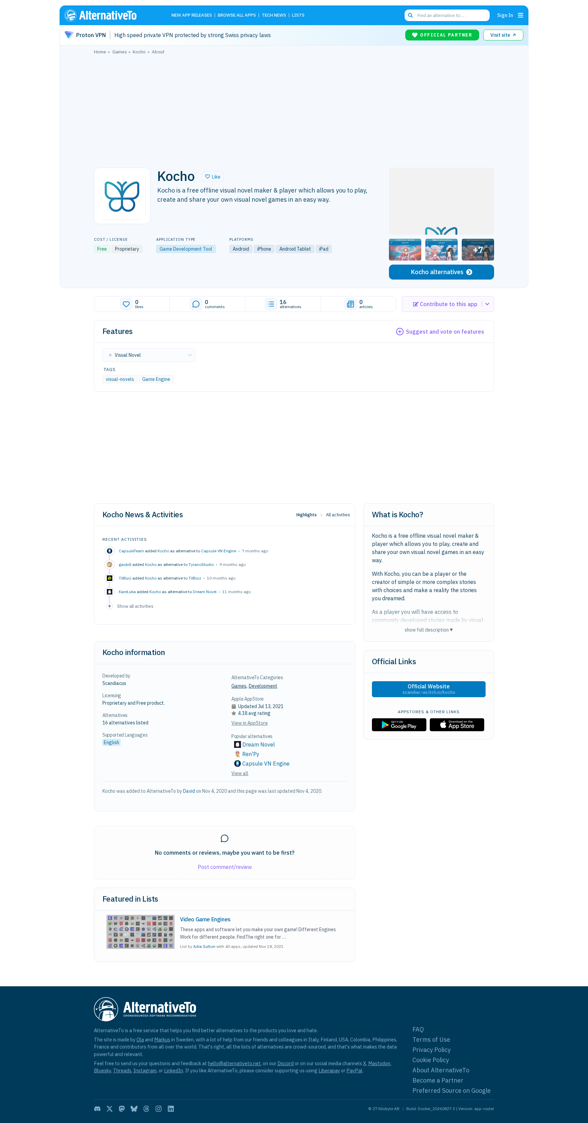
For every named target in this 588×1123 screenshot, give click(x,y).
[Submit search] (410, 15)
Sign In (505, 15)
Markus (162, 1039)
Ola (140, 1039)
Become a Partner (437, 1080)
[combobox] (447, 15)
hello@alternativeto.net (234, 1063)
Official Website (429, 689)
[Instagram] (158, 1108)
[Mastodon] (121, 1108)
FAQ (418, 1029)
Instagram (145, 1070)
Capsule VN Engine (218, 550)
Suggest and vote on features (445, 331)
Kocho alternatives (437, 272)
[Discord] (97, 1108)
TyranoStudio (201, 564)
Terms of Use (431, 1039)
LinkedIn (173, 1070)
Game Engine (156, 379)
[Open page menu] (521, 15)
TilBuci (195, 578)
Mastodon (379, 1063)
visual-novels (120, 379)
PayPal (354, 1070)
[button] (213, 176)
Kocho (163, 550)
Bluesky (102, 1070)
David (189, 791)
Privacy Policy (431, 1050)
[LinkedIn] (170, 1108)
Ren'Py (250, 754)
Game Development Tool (186, 249)
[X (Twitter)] (109, 1108)
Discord (285, 1063)
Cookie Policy (430, 1060)
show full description (429, 629)
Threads (122, 1070)
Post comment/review (225, 867)
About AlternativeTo (440, 1070)
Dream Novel (204, 591)
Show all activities (135, 606)
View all (239, 773)
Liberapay (329, 1070)
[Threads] (146, 1108)
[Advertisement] (294, 109)
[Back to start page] (110, 15)
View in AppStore (249, 723)
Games (238, 686)
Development (263, 686)
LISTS (298, 15)
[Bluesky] (134, 1108)
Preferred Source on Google (451, 1090)
